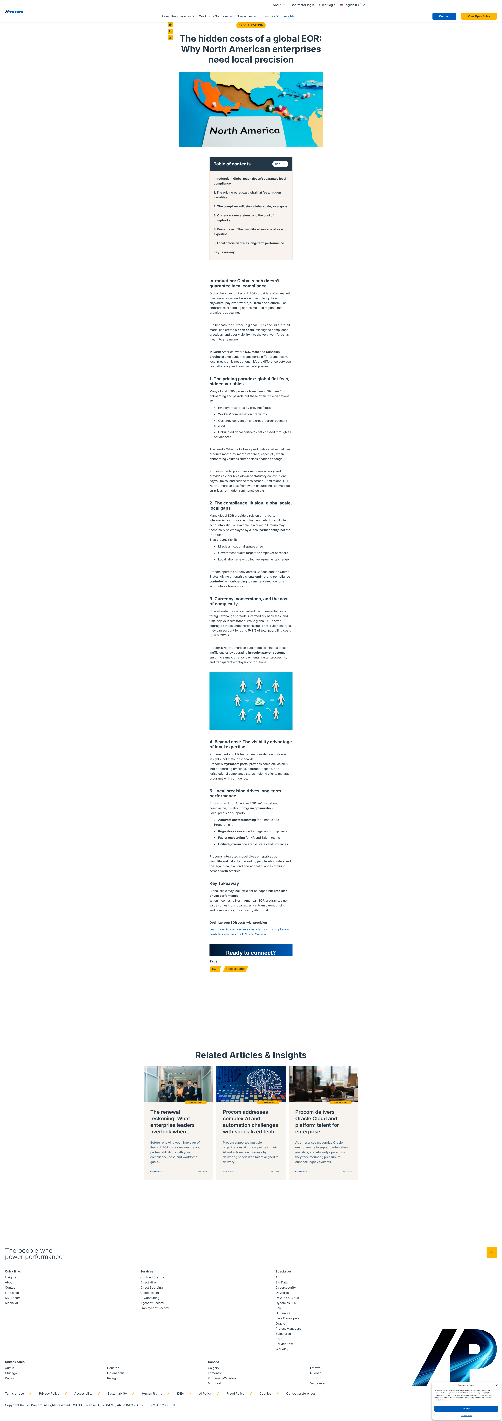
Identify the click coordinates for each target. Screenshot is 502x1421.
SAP (279, 1339)
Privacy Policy (466, 1416)
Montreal (214, 1383)
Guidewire (283, 1313)
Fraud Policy (235, 1393)
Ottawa (315, 1368)
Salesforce (283, 1334)
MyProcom (13, 1298)
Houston (113, 1368)
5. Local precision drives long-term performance (249, 243)
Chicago (11, 1373)
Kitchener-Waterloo (222, 1378)
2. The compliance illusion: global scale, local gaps (250, 206)
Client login (327, 5)
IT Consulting (149, 1298)
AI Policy (205, 1393)
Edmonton (215, 1373)
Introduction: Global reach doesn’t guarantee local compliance (250, 181)
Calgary (213, 1368)
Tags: (214, 961)
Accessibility (83, 1393)
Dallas (9, 1378)
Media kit (11, 1303)
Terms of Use (14, 1393)
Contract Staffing (152, 1277)
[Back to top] (492, 1252)
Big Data (282, 1282)
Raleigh (112, 1378)
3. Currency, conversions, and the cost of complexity (244, 218)
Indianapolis (115, 1373)
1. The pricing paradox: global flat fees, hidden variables (247, 195)
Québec (315, 1373)
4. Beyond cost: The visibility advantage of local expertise (248, 231)
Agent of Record (152, 1303)
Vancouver (318, 1383)
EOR (215, 969)
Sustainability (117, 1393)
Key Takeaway (224, 252)
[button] (496, 1385)
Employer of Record (154, 1308)
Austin (9, 1368)
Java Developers (287, 1318)
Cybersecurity (286, 1287)
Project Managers (288, 1328)
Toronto (315, 1378)
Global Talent (149, 1293)
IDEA (180, 1393)
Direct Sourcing (151, 1287)
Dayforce (282, 1293)
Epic (279, 1308)
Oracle (280, 1323)
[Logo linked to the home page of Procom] (14, 11)
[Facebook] (170, 24)
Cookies (265, 1393)
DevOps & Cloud (287, 1298)
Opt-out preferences (301, 1393)
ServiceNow (284, 1344)
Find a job (12, 1293)
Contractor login (302, 5)
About (277, 5)
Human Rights (152, 1393)
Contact (10, 1287)
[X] (170, 37)
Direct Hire (148, 1282)
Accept (466, 1408)
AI (277, 1277)
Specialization (251, 25)
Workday (282, 1349)
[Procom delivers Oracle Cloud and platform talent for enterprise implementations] (323, 1123)
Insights (289, 16)
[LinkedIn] (170, 31)
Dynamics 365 (286, 1303)
